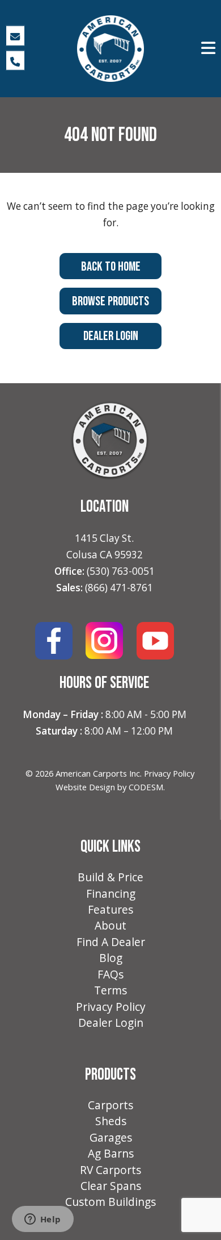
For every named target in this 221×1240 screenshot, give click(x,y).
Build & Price (110, 877)
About (110, 925)
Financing (110, 894)
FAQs (110, 974)
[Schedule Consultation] (16, 36)
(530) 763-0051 (121, 571)
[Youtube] (155, 639)
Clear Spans (110, 1186)
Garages (111, 1137)
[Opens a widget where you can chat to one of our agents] (42, 1220)
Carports (110, 1105)
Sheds (110, 1121)
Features (110, 909)
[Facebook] (54, 639)
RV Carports (110, 1170)
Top (211, 1230)
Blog (110, 958)
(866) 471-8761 (119, 587)
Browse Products (110, 301)
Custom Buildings (110, 1202)
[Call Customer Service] (16, 60)
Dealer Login (110, 336)
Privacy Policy (169, 773)
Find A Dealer (110, 942)
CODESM (146, 787)
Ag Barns (111, 1153)
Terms (110, 990)
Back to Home (111, 267)
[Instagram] (104, 639)
